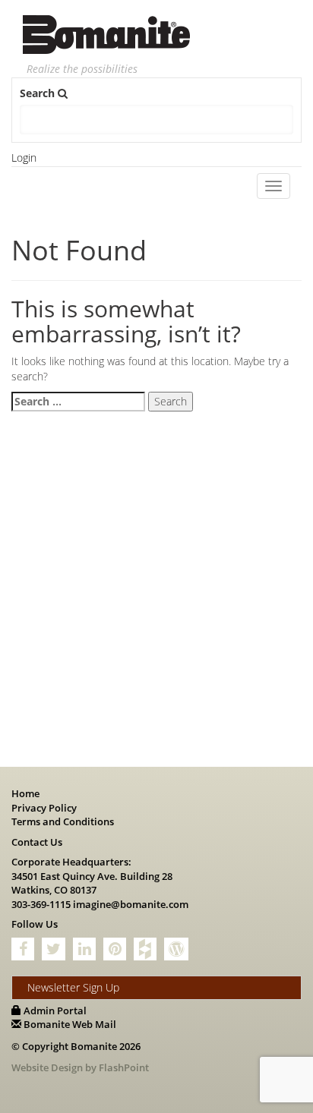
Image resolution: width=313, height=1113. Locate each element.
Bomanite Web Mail (68, 1024)
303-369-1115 (41, 904)
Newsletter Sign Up (73, 987)
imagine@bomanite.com (130, 904)
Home (25, 793)
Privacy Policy (44, 808)
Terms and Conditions (62, 821)
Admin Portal (54, 1010)
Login (23, 157)
